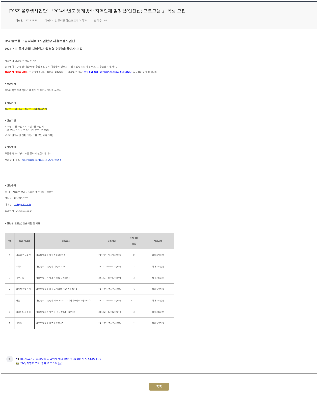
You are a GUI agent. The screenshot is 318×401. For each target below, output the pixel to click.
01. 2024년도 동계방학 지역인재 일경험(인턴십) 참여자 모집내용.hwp (60, 359)
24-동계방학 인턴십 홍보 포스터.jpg (41, 363)
